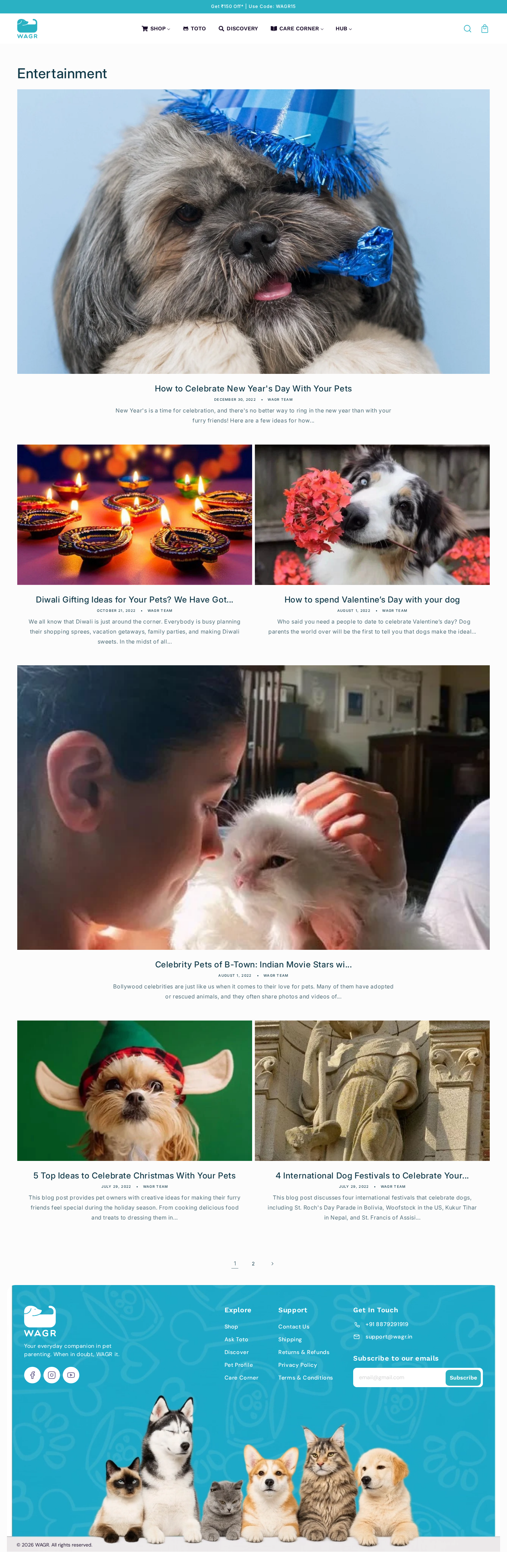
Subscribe (463, 1377)
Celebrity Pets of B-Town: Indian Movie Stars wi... (253, 964)
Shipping (290, 1339)
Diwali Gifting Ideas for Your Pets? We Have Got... (134, 600)
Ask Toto (237, 1339)
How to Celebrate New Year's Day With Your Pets (253, 389)
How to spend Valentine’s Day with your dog (372, 600)
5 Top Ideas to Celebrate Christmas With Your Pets (134, 1176)
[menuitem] (155, 28)
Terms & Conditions (305, 1377)
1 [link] (235, 1263)
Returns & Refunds (303, 1352)
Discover (237, 1352)
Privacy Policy (297, 1365)
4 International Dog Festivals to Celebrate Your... (372, 1176)
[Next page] (272, 1263)
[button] (468, 28)
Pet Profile (239, 1365)
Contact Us (293, 1326)
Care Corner (242, 1377)
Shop (231, 1326)
